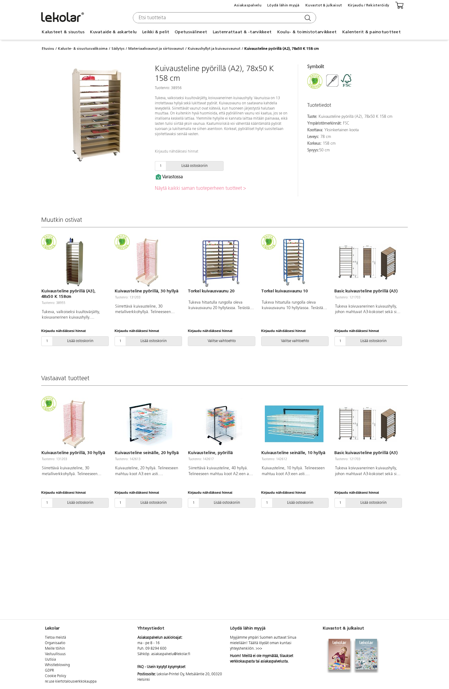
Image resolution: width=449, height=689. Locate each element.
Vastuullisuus (55, 654)
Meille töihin (55, 649)
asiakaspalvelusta (274, 661)
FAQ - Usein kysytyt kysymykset (161, 667)
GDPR (49, 671)
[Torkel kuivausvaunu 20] (221, 262)
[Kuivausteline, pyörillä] (221, 424)
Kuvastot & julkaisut (323, 5)
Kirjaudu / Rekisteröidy (368, 5)
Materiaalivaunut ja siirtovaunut (156, 48)
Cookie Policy (55, 676)
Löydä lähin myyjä (283, 5)
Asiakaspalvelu (247, 5)
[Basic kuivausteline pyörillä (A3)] (367, 262)
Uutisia (50, 660)
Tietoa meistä (55, 638)
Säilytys (118, 48)
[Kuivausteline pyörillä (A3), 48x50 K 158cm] (74, 262)
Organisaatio (55, 643)
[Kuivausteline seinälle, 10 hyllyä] (294, 424)
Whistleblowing (57, 665)
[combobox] (223, 18)
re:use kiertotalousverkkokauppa (71, 682)
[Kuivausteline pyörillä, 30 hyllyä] (148, 262)
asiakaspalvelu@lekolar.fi (170, 654)
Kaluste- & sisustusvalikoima (83, 48)
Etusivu (48, 48)
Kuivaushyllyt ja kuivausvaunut (214, 48)
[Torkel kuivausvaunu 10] (294, 262)
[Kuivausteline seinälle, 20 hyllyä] (148, 424)
